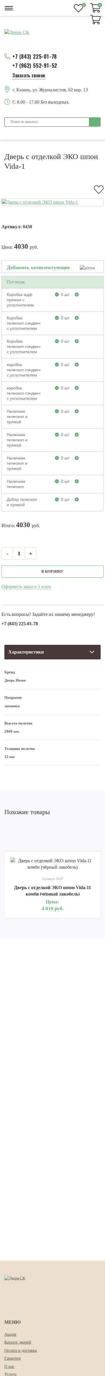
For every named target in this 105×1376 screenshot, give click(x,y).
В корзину (52, 571)
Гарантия (12, 1358)
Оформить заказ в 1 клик (26, 586)
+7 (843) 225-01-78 (35, 56)
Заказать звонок (29, 75)
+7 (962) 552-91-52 (35, 65)
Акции (10, 1334)
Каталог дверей (17, 1342)
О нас (9, 1366)
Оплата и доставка (20, 1350)
